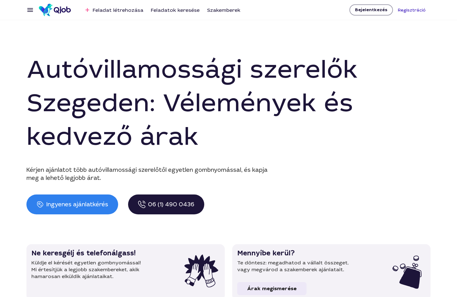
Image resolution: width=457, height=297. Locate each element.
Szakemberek (223, 10)
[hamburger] (30, 10)
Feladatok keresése (175, 10)
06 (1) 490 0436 (171, 204)
